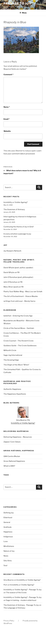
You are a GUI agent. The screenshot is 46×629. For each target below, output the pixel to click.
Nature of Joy (9, 551)
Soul (5, 565)
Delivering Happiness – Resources (18, 437)
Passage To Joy (17, 3)
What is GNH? (9, 466)
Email (7, 119)
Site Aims (8, 561)
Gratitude (8, 527)
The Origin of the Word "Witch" (16, 365)
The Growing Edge (11, 360)
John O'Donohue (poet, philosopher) (18, 277)
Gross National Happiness (14, 461)
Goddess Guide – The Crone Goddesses (20, 346)
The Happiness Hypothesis (15, 394)
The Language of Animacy (14, 608)
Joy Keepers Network (12, 251)
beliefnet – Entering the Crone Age (18, 316)
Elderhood (8, 517)
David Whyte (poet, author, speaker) (18, 268)
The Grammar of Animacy (14, 209)
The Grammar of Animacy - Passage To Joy (21, 605)
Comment (8, 74)
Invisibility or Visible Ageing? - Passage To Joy (23, 590)
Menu (24, 13)
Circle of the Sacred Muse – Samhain (19, 328)
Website (7, 131)
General (7, 522)
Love (6, 541)
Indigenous (8, 537)
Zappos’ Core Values (12, 442)
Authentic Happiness (12, 389)
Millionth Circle (10, 350)
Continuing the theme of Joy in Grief (19, 227)
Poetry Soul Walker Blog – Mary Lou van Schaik (23, 291)
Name (7, 107)
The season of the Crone (16, 592)
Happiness (8, 532)
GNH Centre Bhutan (12, 456)
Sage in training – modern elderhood (21, 600)
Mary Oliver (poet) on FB (13, 287)
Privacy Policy (9, 621)
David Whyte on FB (11, 272)
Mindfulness (9, 546)
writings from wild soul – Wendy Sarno (19, 301)
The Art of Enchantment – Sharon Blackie (21, 296)
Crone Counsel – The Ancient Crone (18, 341)
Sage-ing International (13, 355)
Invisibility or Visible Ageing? (16, 202)
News (6, 556)
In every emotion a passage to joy (17, 234)
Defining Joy (9, 513)
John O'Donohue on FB (13, 282)
